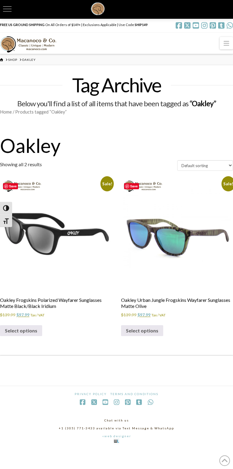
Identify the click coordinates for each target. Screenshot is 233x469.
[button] (226, 43)
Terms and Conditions (134, 394)
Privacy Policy (91, 394)
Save (13, 186)
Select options (21, 330)
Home (6, 111)
